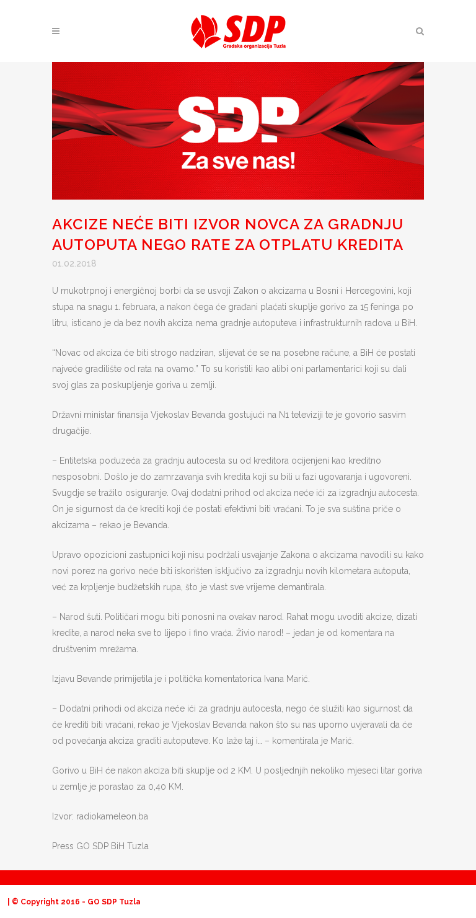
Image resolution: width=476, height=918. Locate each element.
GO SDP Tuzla (114, 902)
